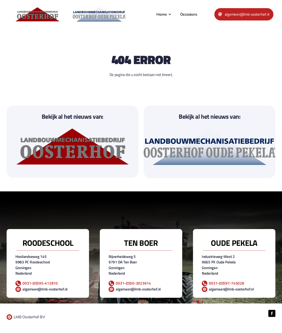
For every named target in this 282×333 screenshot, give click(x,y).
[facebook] (271, 313)
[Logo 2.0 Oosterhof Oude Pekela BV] (99, 9)
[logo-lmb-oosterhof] (37, 9)
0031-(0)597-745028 (226, 283)
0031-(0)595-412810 (40, 283)
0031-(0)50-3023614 (133, 283)
